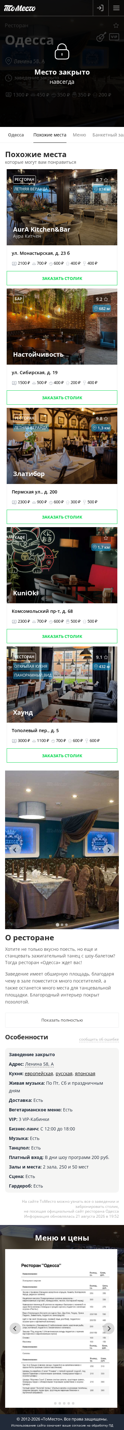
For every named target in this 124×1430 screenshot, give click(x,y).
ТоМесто (20, 8)
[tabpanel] (62, 850)
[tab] (57, 924)
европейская (39, 1073)
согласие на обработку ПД (92, 1425)
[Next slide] (108, 850)
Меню (79, 135)
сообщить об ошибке (99, 1039)
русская (64, 1073)
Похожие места (49, 135)
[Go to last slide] (15, 850)
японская (85, 1073)
